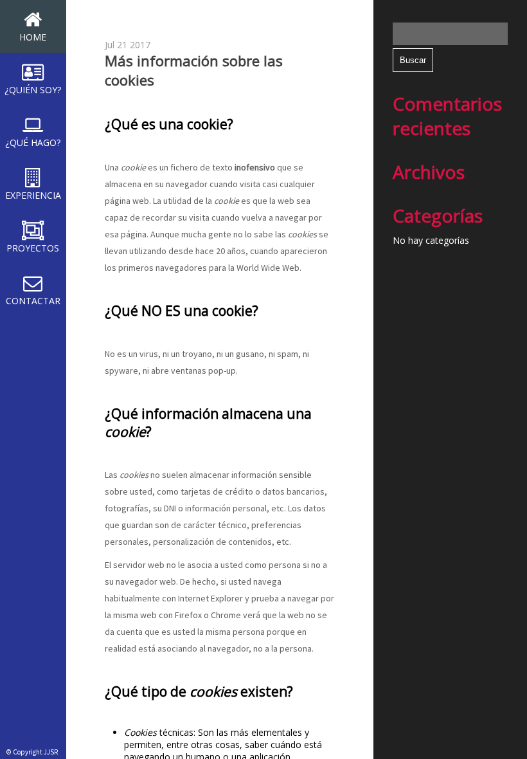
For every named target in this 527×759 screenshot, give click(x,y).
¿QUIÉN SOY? (32, 90)
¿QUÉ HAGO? (32, 142)
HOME (32, 37)
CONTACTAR (33, 301)
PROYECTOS (32, 248)
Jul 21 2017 (127, 45)
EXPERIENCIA (33, 195)
